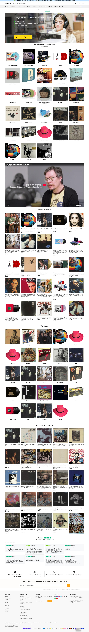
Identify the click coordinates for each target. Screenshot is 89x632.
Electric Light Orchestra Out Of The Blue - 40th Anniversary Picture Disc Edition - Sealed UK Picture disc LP (28, 230)
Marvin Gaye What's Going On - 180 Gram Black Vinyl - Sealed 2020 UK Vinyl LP (76, 295)
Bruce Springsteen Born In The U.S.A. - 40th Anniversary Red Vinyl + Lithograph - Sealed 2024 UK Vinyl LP (60, 296)
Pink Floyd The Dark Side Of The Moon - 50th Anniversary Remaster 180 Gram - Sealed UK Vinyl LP (76, 251)
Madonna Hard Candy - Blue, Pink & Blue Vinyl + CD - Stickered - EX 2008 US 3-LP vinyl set (76, 466)
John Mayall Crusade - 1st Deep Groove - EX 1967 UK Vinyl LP (59, 445)
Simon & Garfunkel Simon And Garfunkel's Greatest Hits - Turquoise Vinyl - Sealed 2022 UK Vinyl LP (44, 295)
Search (6, 622)
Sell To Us (50, 6)
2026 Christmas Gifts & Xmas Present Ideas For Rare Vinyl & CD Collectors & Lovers (18, 623)
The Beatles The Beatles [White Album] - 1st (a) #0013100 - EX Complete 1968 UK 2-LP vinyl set (59, 466)
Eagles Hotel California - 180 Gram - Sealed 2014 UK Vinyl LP (44, 251)
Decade (28, 6)
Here (46, 46)
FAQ (32, 623)
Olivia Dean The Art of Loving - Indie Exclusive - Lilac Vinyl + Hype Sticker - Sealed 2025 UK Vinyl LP (60, 318)
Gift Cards (22, 606)
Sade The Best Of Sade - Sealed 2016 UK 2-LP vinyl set (75, 229)
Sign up (50, 600)
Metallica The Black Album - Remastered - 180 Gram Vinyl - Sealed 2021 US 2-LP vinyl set (27, 318)
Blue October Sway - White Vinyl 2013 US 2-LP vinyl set (75, 508)
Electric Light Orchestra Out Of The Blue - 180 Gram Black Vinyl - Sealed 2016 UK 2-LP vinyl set (76, 274)
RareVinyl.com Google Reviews (26, 618)
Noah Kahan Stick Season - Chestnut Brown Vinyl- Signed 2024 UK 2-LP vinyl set (60, 487)
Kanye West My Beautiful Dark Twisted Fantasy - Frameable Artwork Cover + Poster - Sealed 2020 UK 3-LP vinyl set (11, 319)
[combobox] (43, 3)
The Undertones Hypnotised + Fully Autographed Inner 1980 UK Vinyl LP (44, 508)
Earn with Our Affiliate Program (26, 602)
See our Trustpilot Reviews (25, 609)
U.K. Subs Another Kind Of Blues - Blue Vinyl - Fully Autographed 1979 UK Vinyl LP (76, 487)
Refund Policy (22, 607)
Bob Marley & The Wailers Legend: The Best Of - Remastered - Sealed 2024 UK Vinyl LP (12, 295)
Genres (19, 6)
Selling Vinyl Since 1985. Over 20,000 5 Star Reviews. (44, 9)
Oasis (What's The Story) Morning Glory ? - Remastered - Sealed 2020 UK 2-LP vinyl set (12, 251)
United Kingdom (36, 628)
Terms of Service (23, 612)
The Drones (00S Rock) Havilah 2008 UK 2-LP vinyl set (27, 487)
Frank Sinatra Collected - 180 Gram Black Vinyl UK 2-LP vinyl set (60, 229)
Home (6, 6)
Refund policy (17, 622)
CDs (45, 6)
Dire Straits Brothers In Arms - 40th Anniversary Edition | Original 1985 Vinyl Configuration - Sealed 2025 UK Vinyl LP (60, 252)
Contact (61, 6)
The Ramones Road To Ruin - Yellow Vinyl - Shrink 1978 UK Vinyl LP (44, 465)
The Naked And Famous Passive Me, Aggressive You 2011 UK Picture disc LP (12, 509)
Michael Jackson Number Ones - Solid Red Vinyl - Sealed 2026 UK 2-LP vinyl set (12, 274)
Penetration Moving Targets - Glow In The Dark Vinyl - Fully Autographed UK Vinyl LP (28, 466)
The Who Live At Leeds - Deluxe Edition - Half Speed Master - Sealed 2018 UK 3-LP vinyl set (28, 274)
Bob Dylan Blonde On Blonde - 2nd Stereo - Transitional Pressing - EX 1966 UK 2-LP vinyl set (44, 487)
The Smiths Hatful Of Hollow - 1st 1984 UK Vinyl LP (12, 487)
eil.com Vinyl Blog (23, 615)
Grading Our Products (24, 610)
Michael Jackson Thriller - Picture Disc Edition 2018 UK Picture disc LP (76, 318)
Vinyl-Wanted (18, 576)
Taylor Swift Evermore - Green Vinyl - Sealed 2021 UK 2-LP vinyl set (60, 273)
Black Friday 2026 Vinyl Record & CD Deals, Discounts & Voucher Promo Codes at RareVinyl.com (42, 622)
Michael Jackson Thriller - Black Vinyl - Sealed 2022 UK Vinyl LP (28, 251)
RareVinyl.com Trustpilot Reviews (26, 616)
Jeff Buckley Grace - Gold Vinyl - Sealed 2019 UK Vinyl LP (43, 273)
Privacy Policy (22, 613)
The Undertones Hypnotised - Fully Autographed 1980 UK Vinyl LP (28, 508)
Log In (81, 6)
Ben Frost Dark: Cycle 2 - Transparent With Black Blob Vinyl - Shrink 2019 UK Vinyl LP (12, 530)
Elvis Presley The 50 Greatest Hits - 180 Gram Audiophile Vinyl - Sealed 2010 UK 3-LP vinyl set (28, 295)
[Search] (76, 3)
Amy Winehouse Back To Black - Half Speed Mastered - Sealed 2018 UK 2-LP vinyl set (44, 230)
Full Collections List (23, 622)
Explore (34, 6)
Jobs (21, 600)
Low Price (40, 6)
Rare (24, 6)
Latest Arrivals (13, 6)
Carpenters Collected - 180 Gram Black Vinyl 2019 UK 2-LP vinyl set (44, 318)
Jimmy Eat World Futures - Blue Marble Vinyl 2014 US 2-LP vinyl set (60, 508)
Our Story (56, 6)
